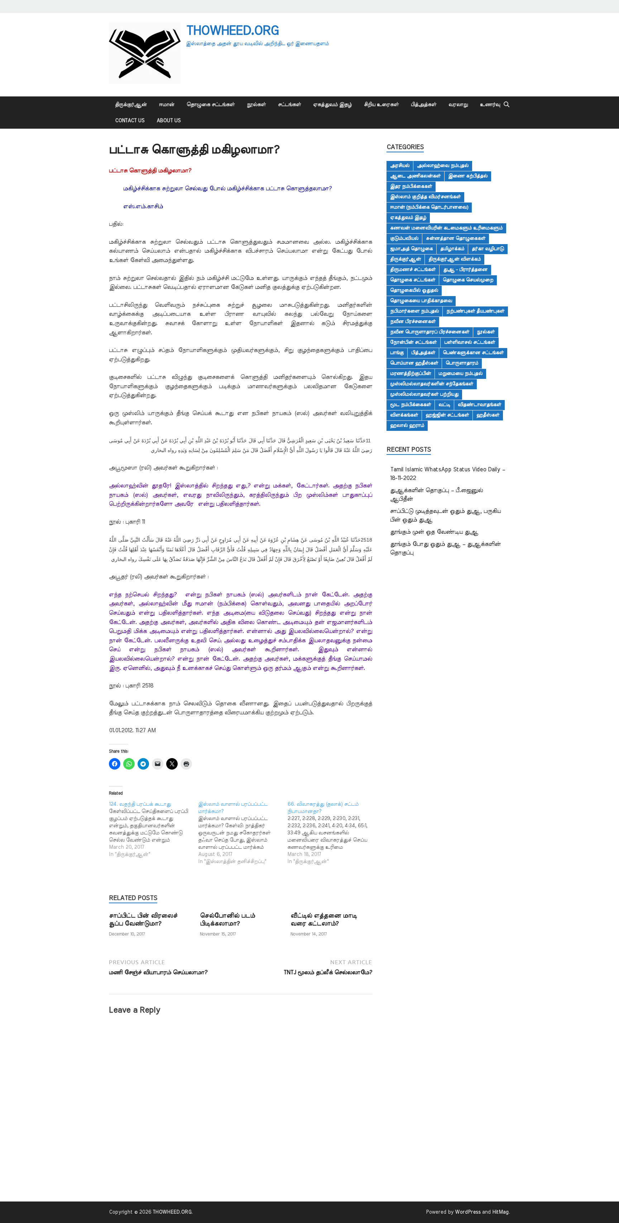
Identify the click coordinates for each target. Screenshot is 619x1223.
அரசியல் (399, 165)
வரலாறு (458, 104)
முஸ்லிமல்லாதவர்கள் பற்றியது (424, 394)
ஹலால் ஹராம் (407, 425)
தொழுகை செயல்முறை (468, 279)
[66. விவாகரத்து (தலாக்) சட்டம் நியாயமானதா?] (331, 833)
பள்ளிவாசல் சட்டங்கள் (469, 342)
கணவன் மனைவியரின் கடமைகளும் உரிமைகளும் (446, 227)
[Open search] (506, 104)
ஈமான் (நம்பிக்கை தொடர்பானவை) (429, 207)
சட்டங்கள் (289, 104)
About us (169, 120)
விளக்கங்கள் (404, 415)
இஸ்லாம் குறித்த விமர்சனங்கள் (425, 196)
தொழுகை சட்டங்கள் (211, 104)
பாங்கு (397, 352)
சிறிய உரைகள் (381, 104)
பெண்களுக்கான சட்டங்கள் (473, 352)
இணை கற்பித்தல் (468, 176)
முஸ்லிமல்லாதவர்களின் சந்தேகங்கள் (431, 383)
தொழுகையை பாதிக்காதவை (421, 300)
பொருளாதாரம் (462, 363)
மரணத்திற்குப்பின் (410, 373)
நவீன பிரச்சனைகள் (413, 321)
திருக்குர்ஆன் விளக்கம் (454, 259)
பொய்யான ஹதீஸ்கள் (414, 363)
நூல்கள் (256, 104)
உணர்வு (490, 104)
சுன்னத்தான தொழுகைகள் (455, 238)
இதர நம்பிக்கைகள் (411, 186)
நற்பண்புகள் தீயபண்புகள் (475, 311)
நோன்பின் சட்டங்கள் (413, 342)
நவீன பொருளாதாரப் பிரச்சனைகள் (429, 331)
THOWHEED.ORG (232, 30)
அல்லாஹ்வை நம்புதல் (443, 165)
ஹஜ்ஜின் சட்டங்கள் (447, 415)
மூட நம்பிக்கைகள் (410, 404)
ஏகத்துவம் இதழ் (332, 104)
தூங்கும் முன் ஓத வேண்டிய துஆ (434, 532)
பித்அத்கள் (423, 104)
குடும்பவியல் (404, 238)
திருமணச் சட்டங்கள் (413, 269)
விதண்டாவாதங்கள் (479, 404)
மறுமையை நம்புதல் (460, 373)
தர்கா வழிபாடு (488, 248)
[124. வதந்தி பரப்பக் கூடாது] (153, 829)
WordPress (468, 1212)
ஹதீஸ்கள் (487, 415)
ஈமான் (166, 104)
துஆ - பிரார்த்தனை (465, 269)
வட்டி (444, 404)
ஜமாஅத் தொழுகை (411, 248)
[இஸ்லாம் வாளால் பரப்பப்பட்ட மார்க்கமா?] (242, 833)
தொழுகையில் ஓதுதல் (414, 290)
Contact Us (129, 120)
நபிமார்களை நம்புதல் (414, 311)
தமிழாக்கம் (452, 248)
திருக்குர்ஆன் (131, 104)
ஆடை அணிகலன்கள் (415, 176)
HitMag (500, 1212)
